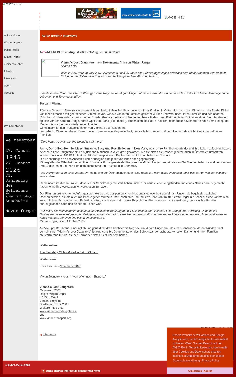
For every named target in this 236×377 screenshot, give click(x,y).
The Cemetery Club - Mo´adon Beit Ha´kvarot (69, 252)
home (97, 370)
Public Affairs (11, 49)
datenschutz (85, 370)
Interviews (9, 78)
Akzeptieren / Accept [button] (200, 370)
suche (49, 370)
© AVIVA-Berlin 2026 (17, 365)
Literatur (8, 71)
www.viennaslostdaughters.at (58, 311)
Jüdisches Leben (13, 64)
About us (8, 92)
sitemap (58, 370)
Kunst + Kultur (11, 57)
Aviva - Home (11, 35)
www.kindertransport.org (55, 318)
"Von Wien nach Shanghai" (89, 276)
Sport (6, 85)
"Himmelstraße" (70, 266)
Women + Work (12, 42)
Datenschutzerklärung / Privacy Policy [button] (196, 360)
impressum (70, 370)
